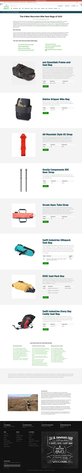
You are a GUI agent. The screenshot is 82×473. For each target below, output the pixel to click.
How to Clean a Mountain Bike (57, 352)
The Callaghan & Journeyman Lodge (34, 441)
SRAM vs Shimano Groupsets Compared (40, 365)
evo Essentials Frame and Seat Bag (26, 44)
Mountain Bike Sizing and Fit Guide (19, 349)
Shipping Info (6, 435)
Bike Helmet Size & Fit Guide (37, 360)
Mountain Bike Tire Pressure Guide (57, 350)
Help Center (6, 444)
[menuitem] (11, 8)
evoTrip (30, 437)
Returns (5, 437)
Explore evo (35, 2)
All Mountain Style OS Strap (24, 48)
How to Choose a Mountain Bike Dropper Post (41, 349)
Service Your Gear (23, 2)
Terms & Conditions (47, 470)
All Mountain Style (52, 138)
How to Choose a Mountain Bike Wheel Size (21, 351)
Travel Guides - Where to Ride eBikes (20, 359)
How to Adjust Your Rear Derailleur (58, 359)
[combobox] (23, 6)
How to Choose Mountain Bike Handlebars (40, 351)
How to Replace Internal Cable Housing (58, 358)
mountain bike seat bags (24, 22)
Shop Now (45, 86)
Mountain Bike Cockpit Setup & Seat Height (40, 348)
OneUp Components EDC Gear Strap (26, 50)
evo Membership (19, 439)
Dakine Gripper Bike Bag (23, 46)
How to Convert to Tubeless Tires (57, 357)
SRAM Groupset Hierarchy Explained (39, 364)
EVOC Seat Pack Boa (49, 47)
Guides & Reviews (7, 446)
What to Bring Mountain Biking (57, 348)
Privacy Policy (41, 470)
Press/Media (18, 437)
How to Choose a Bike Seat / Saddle (39, 356)
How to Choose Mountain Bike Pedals (39, 352)
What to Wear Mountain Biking (57, 349)
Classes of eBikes (16, 357)
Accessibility (52, 470)
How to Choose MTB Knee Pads (38, 359)
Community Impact (19, 435)
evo (64, 70)
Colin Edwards (37, 19)
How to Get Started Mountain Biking (20, 350)
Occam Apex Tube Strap (50, 44)
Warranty (5, 439)
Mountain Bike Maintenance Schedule (58, 351)
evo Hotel (30, 435)
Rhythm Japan (31, 439)
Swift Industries (50, 245)
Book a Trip (5, 2)
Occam (72, 209)
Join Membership (29, 2)
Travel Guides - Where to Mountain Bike (20, 358)
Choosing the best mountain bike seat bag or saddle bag (48, 23)
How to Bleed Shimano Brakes (57, 356)
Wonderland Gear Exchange (34, 445)
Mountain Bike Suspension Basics (19, 352)
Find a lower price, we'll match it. (46, 426)
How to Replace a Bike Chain (56, 360)
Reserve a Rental (16, 2)
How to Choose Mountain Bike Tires (39, 350)
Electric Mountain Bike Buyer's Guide (20, 356)
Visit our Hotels (10, 2)
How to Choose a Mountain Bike (19, 348)
